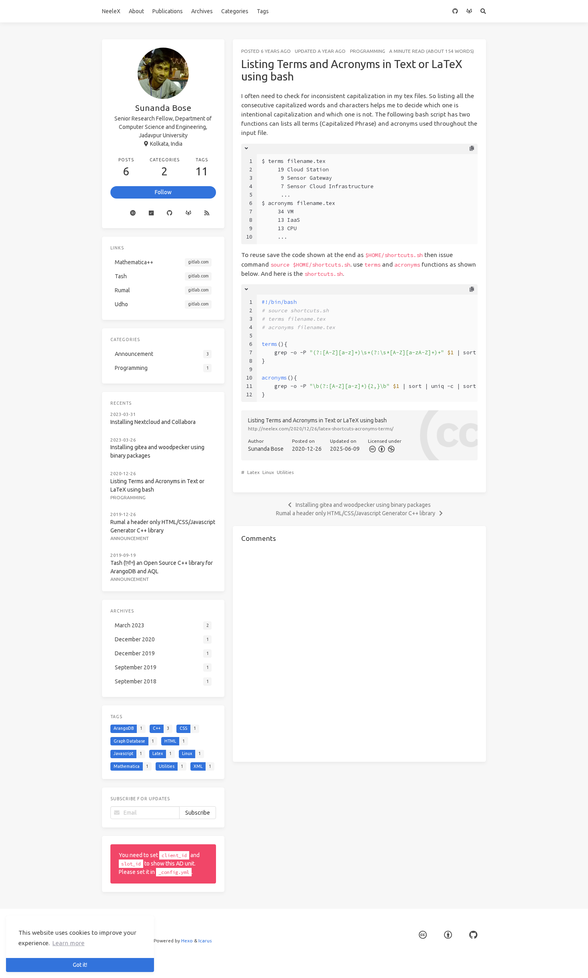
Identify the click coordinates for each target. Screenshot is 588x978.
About (136, 11)
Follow (163, 192)
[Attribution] (382, 449)
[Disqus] (359, 651)
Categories (234, 11)
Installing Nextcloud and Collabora (153, 422)
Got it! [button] (80, 965)
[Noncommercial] (391, 449)
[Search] (483, 11)
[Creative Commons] (372, 449)
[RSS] (207, 213)
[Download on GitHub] (473, 935)
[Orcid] (133, 213)
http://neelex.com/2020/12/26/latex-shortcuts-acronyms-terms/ (321, 428)
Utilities (285, 472)
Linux (268, 472)
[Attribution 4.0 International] (448, 935)
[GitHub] (455, 11)
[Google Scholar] (117, 213)
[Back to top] (507, 962)
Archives (202, 11)
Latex (253, 472)
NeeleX (111, 11)
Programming (367, 51)
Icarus (205, 940)
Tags (263, 11)
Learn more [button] (68, 943)
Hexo (187, 940)
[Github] (169, 213)
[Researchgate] (151, 213)
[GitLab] (469, 11)
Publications (167, 11)
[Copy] (472, 148)
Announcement (129, 538)
